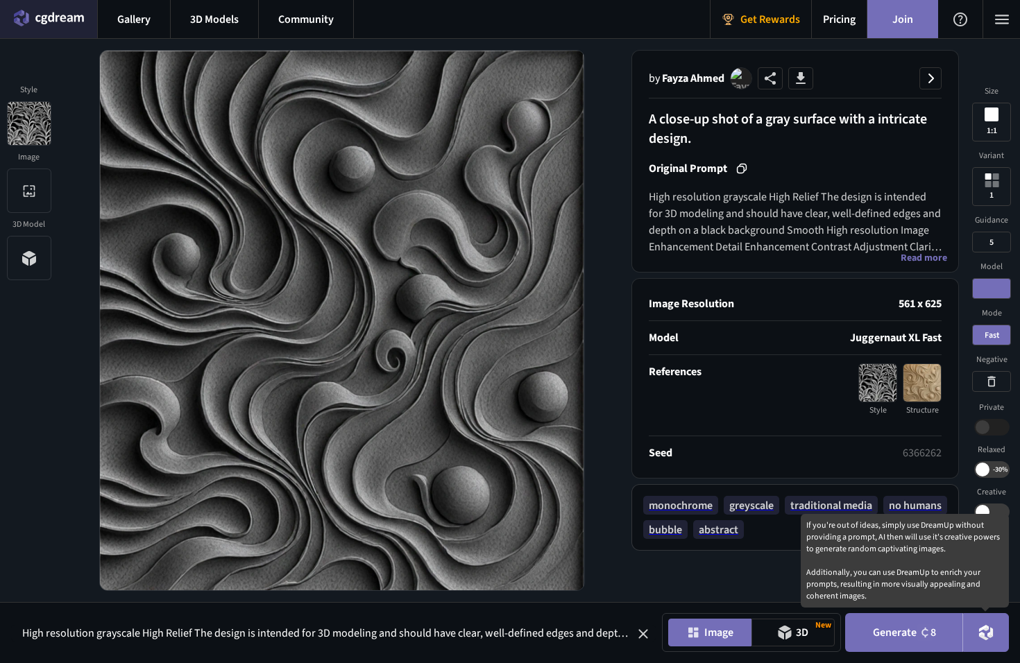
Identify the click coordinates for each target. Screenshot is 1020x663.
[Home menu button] (48, 19)
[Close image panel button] (930, 78)
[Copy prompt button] (742, 169)
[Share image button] (770, 78)
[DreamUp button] (986, 632)
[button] (643, 634)
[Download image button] (800, 78)
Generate (904, 632)
